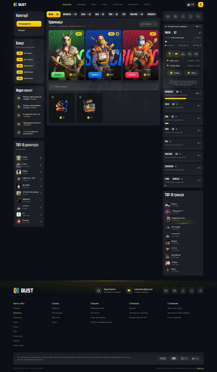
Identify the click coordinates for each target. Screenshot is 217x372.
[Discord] (168, 16)
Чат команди (57, 313)
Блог (15, 331)
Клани (104, 4)
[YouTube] (175, 16)
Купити (58, 75)
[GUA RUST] (23, 290)
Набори (21, 30)
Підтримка (81, 4)
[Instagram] (190, 16)
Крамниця (67, 4)
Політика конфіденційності (101, 322)
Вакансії (132, 308)
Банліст (147, 4)
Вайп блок (56, 317)
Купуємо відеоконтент (138, 317)
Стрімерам (173, 303)
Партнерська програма (138, 313)
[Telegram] (198, 16)
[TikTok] (183, 16)
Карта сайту (18, 303)
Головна (52, 26)
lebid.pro (200, 368)
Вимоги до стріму (175, 308)
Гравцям (94, 303)
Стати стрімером (174, 317)
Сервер (55, 303)
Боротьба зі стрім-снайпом (179, 313)
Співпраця (134, 303)
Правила (55, 308)
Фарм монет (133, 4)
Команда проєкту (97, 308)
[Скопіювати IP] (200, 33)
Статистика (117, 4)
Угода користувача (98, 317)
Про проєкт (95, 313)
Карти (93, 4)
